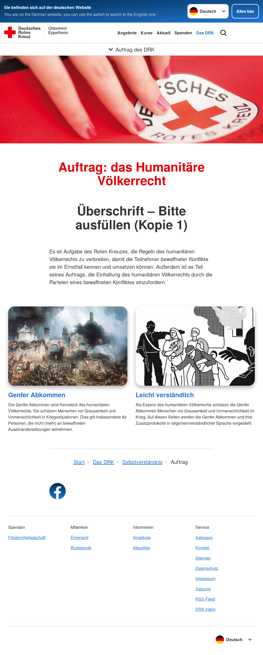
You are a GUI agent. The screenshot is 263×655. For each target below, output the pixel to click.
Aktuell (163, 33)
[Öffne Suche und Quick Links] (223, 33)
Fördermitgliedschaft (26, 537)
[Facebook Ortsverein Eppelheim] (57, 491)
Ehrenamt (79, 537)
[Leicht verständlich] (195, 346)
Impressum (205, 578)
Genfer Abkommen (36, 394)
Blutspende (81, 548)
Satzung (203, 589)
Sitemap (203, 558)
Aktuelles (141, 548)
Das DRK (205, 33)
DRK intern (205, 609)
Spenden (183, 33)
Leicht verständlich (165, 394)
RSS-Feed (205, 599)
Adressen (204, 537)
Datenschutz (206, 568)
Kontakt (202, 548)
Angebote (127, 33)
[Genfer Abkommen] (67, 346)
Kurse (147, 33)
